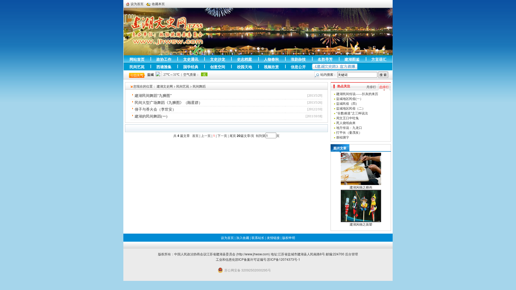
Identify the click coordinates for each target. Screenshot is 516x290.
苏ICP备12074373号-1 (283, 259)
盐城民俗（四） (347, 104)
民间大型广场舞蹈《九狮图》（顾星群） (168, 103)
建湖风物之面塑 (361, 224)
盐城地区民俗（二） (350, 108)
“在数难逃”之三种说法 (352, 113)
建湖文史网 (165, 86)
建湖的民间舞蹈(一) (151, 116)
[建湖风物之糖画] (361, 169)
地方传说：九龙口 (349, 128)
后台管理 (351, 254)
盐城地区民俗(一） (349, 99)
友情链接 (273, 237)
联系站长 (258, 237)
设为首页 (137, 4)
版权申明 (288, 237)
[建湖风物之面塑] (361, 206)
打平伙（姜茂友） (349, 133)
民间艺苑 (182, 86)
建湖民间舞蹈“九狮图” (153, 96)
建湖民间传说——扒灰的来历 (357, 94)
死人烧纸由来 (346, 123)
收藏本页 (158, 4)
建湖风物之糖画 (361, 187)
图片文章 (340, 148)
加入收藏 (242, 237)
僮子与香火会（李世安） (155, 109)
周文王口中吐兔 (347, 118)
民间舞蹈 (199, 86)
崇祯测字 (342, 137)
